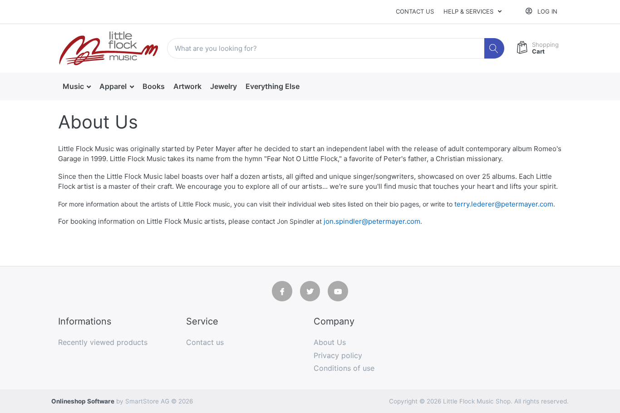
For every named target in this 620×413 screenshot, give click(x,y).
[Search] (494, 48)
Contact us (415, 11)
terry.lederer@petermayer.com (503, 204)
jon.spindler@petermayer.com (372, 221)
